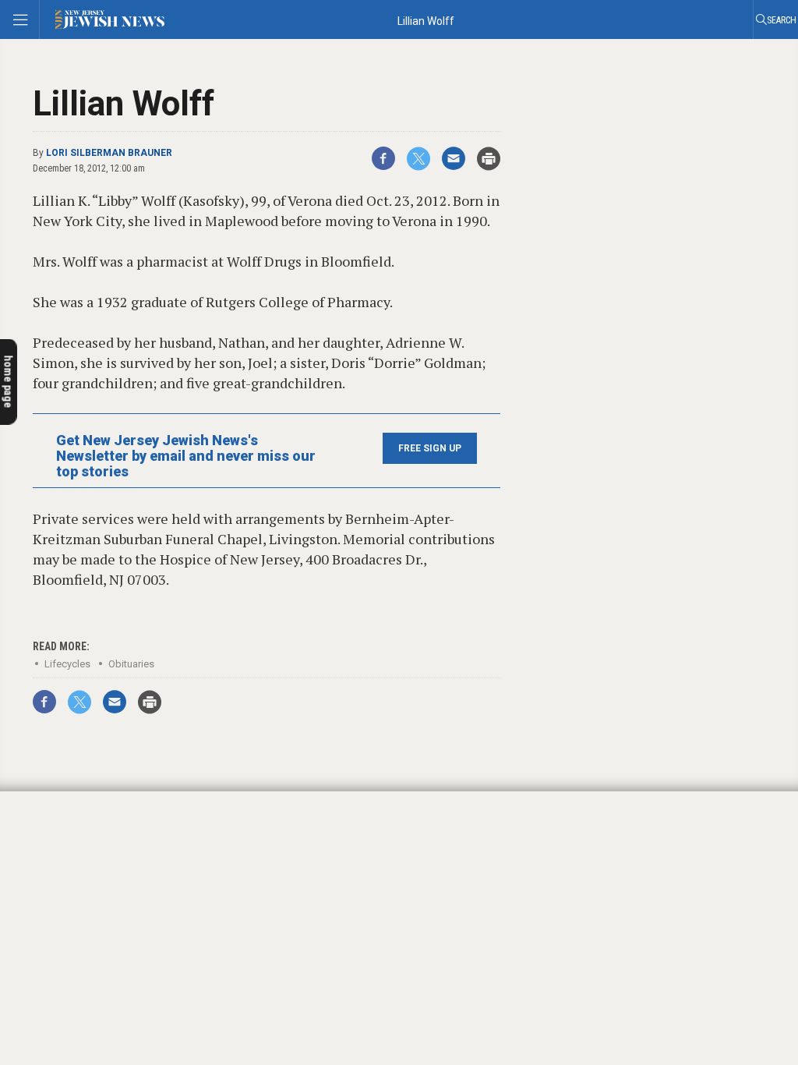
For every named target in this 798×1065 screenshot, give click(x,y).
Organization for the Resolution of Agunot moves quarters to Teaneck (109, 800)
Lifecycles (67, 664)
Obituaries (131, 664)
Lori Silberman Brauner (109, 152)
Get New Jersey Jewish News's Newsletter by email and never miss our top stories (186, 456)
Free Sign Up (429, 448)
